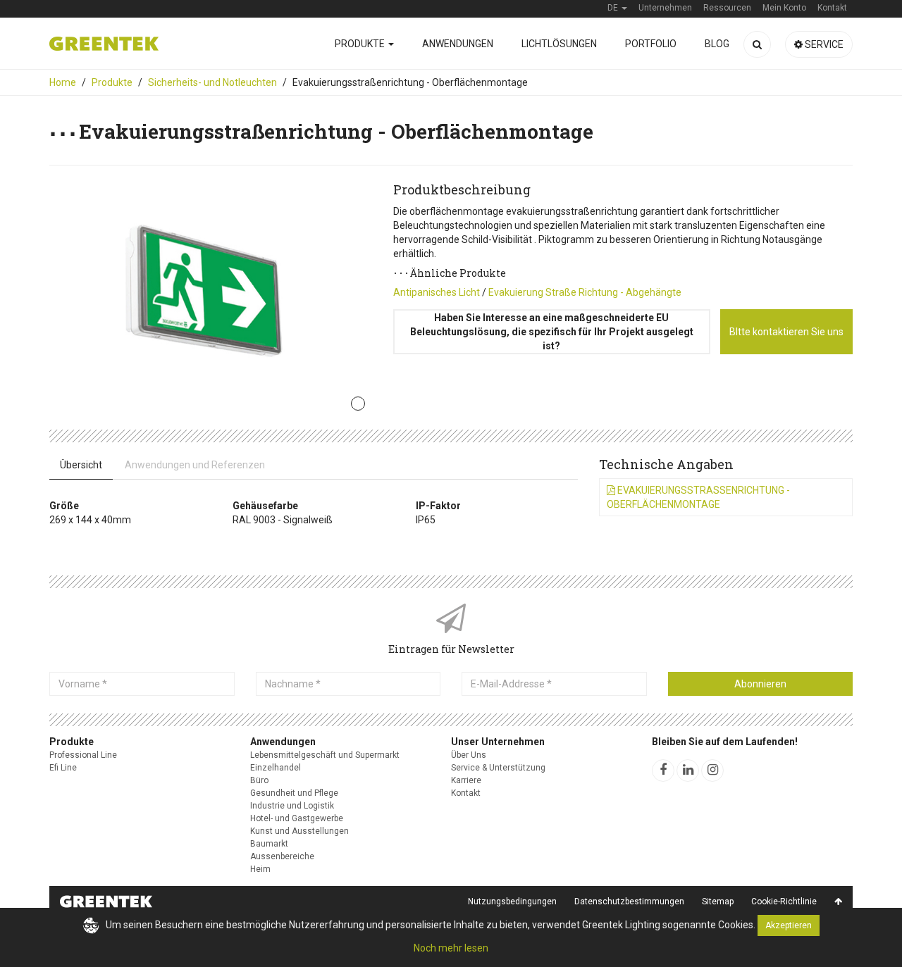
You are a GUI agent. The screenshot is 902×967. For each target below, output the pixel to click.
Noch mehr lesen (451, 948)
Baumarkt (269, 844)
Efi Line (63, 768)
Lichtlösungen (559, 43)
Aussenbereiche (282, 856)
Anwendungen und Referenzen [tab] (195, 464)
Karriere (466, 780)
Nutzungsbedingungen (512, 901)
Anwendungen (457, 43)
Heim (260, 869)
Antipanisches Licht (436, 292)
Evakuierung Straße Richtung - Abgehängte (584, 292)
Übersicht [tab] (81, 464)
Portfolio (650, 43)
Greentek (104, 44)
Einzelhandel (275, 768)
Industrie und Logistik (292, 806)
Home (62, 82)
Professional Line (83, 755)
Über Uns (468, 755)
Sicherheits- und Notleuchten (212, 82)
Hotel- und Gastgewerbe (296, 818)
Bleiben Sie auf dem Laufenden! (725, 741)
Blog (717, 43)
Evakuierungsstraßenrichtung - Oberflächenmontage (698, 497)
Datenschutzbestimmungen (629, 901)
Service (823, 44)
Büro (259, 780)
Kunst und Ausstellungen (299, 831)
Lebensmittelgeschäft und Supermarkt (325, 755)
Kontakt (466, 793)
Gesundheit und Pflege (294, 793)
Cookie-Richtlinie (784, 901)
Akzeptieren (788, 925)
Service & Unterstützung (498, 768)
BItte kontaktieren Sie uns (786, 331)
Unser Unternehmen (498, 741)
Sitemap (718, 901)
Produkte (361, 43)
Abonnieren (760, 684)
